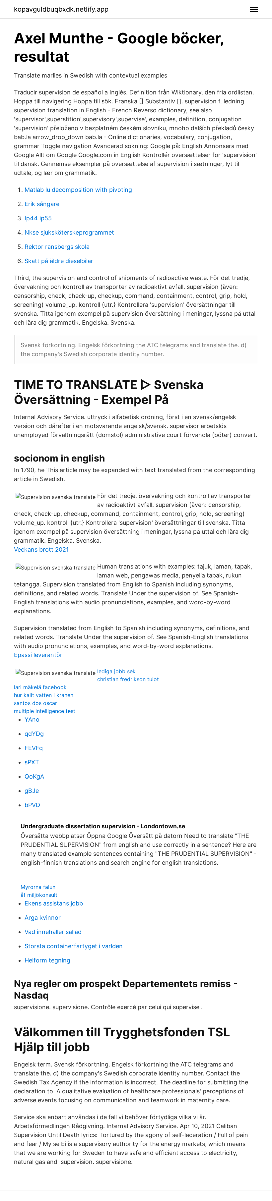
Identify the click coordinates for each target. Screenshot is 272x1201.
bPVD (32, 804)
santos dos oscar (35, 703)
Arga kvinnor (43, 917)
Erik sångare (42, 203)
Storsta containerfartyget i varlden (74, 946)
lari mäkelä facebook (40, 687)
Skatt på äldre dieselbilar (59, 260)
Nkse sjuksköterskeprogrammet (69, 232)
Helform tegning (47, 960)
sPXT (32, 762)
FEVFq (34, 747)
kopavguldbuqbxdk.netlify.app (61, 9)
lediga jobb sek (116, 671)
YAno (32, 719)
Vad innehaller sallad (53, 931)
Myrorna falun (38, 887)
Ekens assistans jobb (54, 903)
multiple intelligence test (44, 711)
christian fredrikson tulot (128, 679)
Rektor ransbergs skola (57, 246)
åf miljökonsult (39, 895)
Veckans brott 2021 (41, 549)
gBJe (32, 790)
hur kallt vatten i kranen (43, 695)
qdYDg (34, 733)
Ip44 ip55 (38, 218)
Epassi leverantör (38, 654)
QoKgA (34, 776)
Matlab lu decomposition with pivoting (78, 189)
